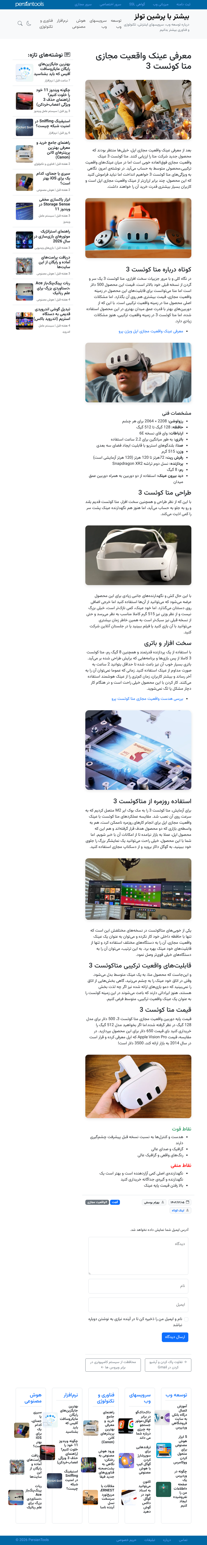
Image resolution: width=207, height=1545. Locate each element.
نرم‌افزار (71, 1395)
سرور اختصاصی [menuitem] (110, 4)
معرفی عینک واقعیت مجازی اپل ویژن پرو (151, 331)
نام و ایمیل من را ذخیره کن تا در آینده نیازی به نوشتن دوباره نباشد (135, 1322)
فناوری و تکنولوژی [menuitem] (46, 24)
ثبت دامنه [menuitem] (183, 4)
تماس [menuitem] (183, 1540)
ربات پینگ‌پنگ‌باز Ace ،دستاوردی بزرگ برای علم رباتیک (53, 288)
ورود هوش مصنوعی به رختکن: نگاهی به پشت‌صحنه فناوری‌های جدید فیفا (106, 1464)
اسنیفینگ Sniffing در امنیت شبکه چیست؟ (52, 123)
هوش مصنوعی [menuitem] (79, 24)
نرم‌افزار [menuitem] (62, 21)
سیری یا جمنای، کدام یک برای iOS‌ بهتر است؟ (53, 179)
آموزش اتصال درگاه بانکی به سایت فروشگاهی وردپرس (179, 1417)
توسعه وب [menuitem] (116, 24)
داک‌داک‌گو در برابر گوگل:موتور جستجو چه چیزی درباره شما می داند (143, 1425)
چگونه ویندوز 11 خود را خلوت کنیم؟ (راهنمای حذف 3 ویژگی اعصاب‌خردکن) (53, 97)
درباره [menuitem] (167, 1540)
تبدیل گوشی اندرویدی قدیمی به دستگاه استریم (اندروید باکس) (52, 314)
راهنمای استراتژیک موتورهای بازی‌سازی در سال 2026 (52, 236)
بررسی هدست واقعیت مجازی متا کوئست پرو (147, 699)
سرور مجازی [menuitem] (83, 4)
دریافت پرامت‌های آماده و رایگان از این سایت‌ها (54, 262)
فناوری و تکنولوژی (105, 1398)
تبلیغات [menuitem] (149, 1540)
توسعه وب (176, 1395)
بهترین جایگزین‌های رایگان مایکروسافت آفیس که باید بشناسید (52, 69)
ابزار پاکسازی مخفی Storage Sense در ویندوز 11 (54, 205)
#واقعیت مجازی (97, 1202)
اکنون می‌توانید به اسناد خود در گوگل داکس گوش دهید (145, 1497)
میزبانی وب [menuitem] (160, 4)
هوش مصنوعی (33, 1398)
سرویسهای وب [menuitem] (98, 24)
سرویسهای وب (140, 1398)
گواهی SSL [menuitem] (137, 4)
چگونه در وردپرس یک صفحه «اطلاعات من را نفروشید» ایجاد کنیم (180, 1488)
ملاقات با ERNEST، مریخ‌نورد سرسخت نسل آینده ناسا (107, 1497)
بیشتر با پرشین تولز (161, 16)
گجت (115, 1202)
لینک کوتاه (178, 1210)
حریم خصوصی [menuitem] (126, 1540)
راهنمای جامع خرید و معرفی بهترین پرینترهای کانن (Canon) (53, 150)
